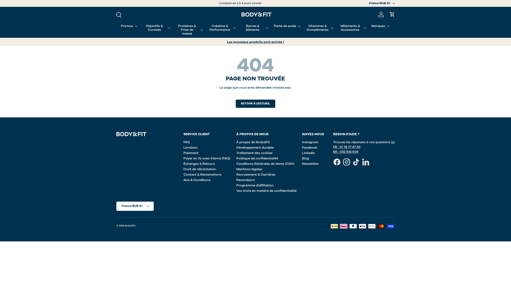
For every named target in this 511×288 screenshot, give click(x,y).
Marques (378, 26)
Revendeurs (245, 180)
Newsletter (310, 164)
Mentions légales (249, 169)
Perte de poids (285, 26)
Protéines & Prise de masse (187, 30)
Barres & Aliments (252, 28)
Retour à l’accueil (255, 103)
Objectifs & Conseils (154, 28)
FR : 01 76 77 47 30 (346, 147)
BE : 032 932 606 (345, 152)
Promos (127, 26)
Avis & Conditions (196, 180)
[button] (392, 14)
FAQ (186, 142)
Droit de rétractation (199, 169)
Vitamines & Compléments (317, 28)
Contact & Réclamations (202, 174)
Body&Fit (130, 225)
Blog (305, 158)
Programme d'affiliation (254, 185)
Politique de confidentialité (257, 158)
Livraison (190, 147)
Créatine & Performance (220, 28)
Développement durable (255, 147)
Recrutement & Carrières (255, 174)
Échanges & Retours (199, 164)
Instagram (310, 142)
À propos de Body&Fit (253, 142)
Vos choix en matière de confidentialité (266, 191)
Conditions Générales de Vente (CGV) (265, 164)
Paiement (190, 153)
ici (393, 142)
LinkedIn (308, 153)
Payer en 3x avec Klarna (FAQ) (206, 158)
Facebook (309, 147)
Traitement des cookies (254, 153)
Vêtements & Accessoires (350, 28)
